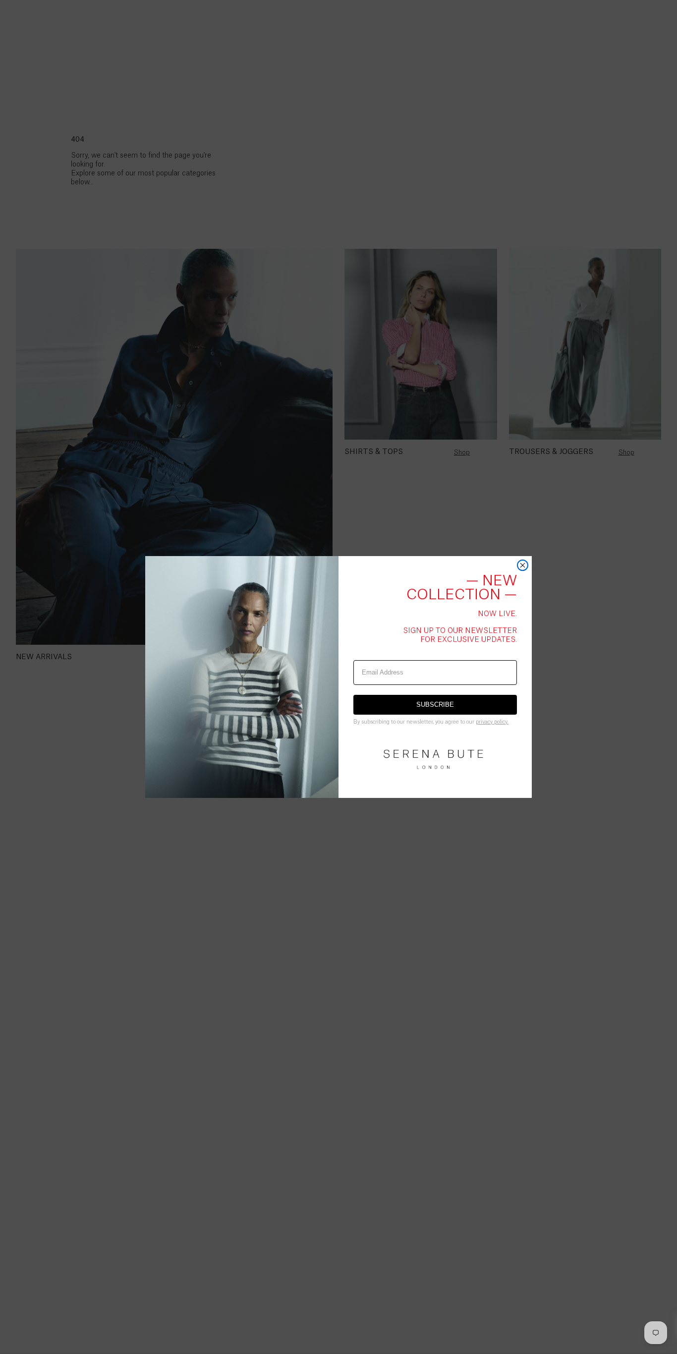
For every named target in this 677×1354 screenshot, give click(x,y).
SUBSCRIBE (435, 704)
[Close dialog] (522, 565)
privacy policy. (492, 722)
